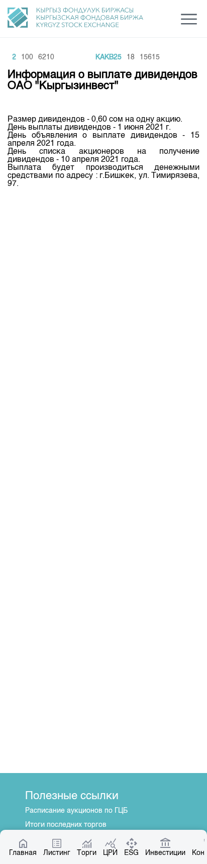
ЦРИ (110, 852)
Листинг (56, 852)
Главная (23, 852)
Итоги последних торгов (66, 824)
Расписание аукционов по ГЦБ (76, 810)
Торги (86, 852)
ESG (131, 852)
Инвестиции (165, 852)
